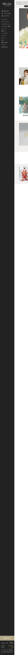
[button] (19, 75)
